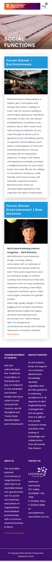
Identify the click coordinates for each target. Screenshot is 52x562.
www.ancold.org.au (14, 532)
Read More (13, 334)
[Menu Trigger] (46, 4)
